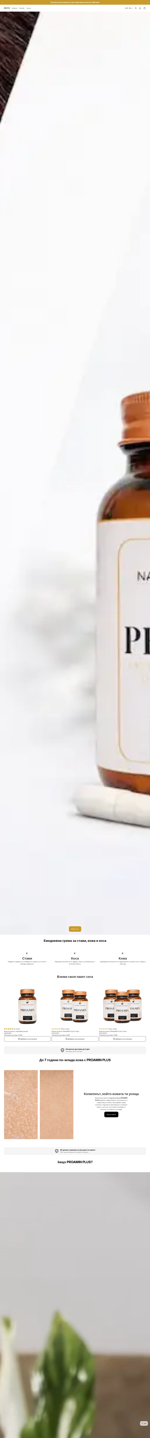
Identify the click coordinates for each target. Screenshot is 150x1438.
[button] (8, 1029)
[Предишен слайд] (2, 2)
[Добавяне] (47, 1025)
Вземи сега (75, 929)
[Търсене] (135, 8)
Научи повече (111, 1114)
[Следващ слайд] (148, 2)
